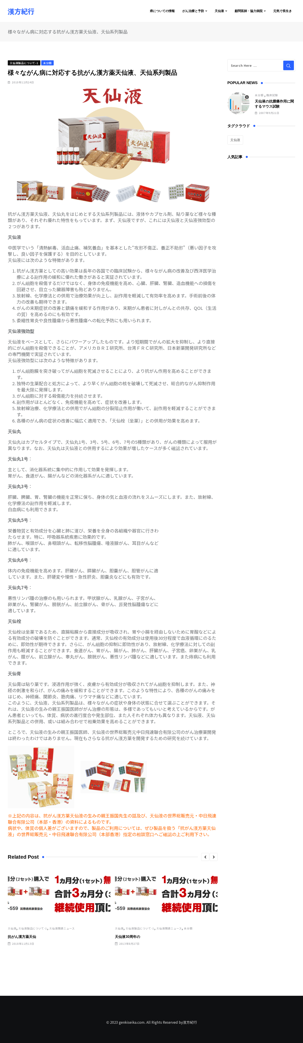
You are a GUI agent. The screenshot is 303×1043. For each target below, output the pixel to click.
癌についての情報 (162, 11)
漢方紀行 (21, 11)
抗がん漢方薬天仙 (22, 937)
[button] (205, 857)
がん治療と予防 (193, 11)
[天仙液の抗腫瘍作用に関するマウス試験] (238, 103)
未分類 (188, 928)
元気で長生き (282, 11)
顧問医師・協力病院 (249, 11)
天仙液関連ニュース (62, 928)
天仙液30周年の (127, 937)
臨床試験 (272, 95)
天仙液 (219, 11)
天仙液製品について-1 (32, 928)
